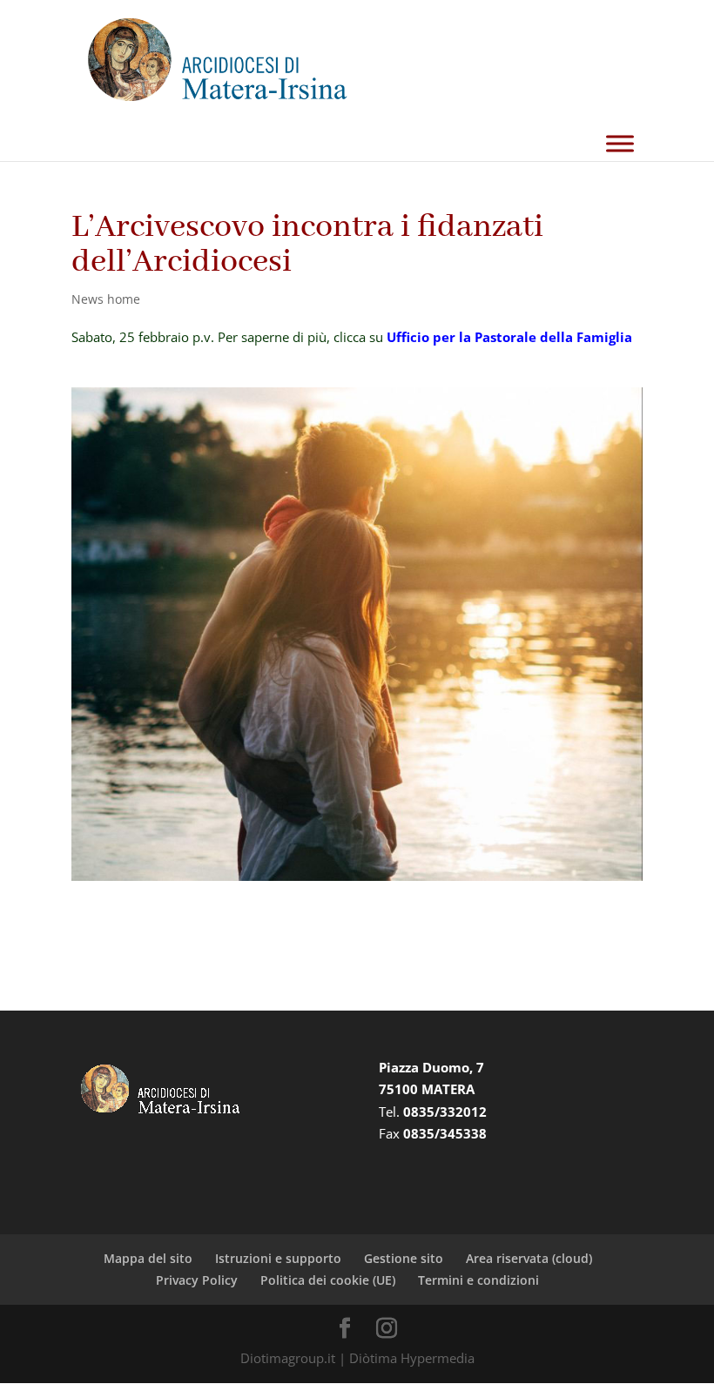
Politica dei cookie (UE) (327, 1280)
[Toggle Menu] (620, 144)
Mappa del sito (148, 1258)
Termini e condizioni (478, 1280)
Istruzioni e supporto (278, 1258)
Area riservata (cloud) (529, 1258)
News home (105, 299)
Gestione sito (403, 1258)
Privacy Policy (197, 1280)
